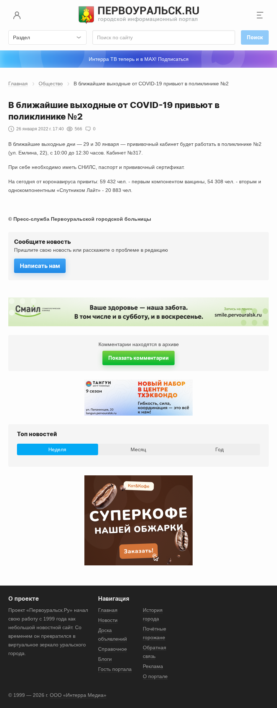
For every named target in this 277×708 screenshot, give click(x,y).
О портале (155, 676)
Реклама (153, 666)
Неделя (57, 449)
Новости (108, 620)
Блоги (105, 659)
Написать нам (40, 265)
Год (219, 449)
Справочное (112, 649)
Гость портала (115, 669)
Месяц (138, 449)
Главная (18, 83)
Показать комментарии (138, 358)
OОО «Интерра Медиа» (78, 695)
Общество (51, 83)
